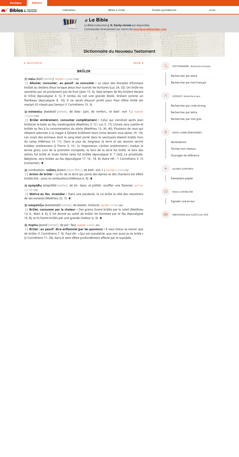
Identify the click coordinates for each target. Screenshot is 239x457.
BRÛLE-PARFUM (34, 62)
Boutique (16, 3)
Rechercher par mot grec (186, 119)
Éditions (37, 3)
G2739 (104, 205)
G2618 (138, 111)
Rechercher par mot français (188, 82)
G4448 (81, 225)
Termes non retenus (183, 148)
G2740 (110, 170)
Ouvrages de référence (185, 155)
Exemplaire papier (182, 178)
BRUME (137, 62)
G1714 (138, 185)
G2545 (59, 79)
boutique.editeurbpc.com (149, 29)
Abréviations (178, 142)
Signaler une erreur (183, 201)
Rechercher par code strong (188, 105)
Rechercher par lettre (184, 76)
